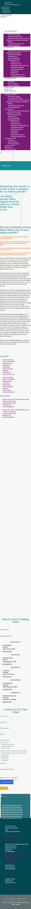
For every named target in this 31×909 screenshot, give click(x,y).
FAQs (11, 42)
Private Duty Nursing (15, 54)
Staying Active (7, 363)
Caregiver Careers (9, 87)
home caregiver (19, 314)
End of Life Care (17, 63)
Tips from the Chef (8, 374)
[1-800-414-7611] (0, 626)
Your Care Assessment (16, 36)
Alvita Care (23, 318)
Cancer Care (16, 62)
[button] (16, 31)
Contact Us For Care (10, 91)
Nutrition (5, 370)
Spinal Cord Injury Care (19, 76)
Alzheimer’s (6, 365)
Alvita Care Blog (8, 360)
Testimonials (7, 372)
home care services (13, 293)
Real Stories (6, 367)
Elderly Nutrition (8, 369)
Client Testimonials (15, 45)
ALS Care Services (18, 69)
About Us (12, 82)
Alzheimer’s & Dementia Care (20, 65)
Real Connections (14, 85)
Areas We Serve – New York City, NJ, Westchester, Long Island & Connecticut (18, 39)
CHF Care (15, 72)
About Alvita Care (9, 78)
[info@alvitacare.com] (1, 633)
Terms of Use (20, 902)
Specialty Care (14, 60)
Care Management (15, 58)
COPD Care (16, 71)
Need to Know (8, 89)
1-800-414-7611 (4, 629)
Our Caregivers (14, 83)
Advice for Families (9, 361)
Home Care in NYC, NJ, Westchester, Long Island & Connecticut (18, 51)
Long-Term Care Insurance (17, 43)
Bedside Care (13, 56)
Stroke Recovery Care (19, 74)
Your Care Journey (9, 31)
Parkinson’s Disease (18, 67)
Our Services (8, 47)
